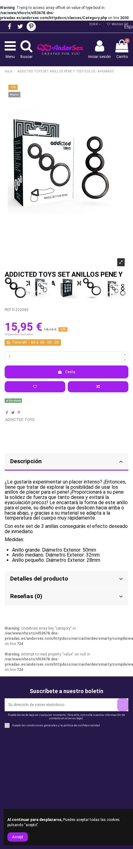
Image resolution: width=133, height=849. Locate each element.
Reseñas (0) (26, 596)
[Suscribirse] (122, 704)
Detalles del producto (39, 578)
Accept (17, 837)
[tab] (66, 579)
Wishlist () (119, 24)
